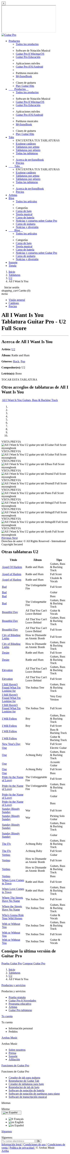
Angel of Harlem (11, 574)
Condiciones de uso (34, 1144)
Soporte (13, 262)
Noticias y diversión (27, 227)
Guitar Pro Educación (28, 56)
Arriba (5, 1150)
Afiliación (14, 1059)
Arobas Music (9, 1037)
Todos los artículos (26, 201)
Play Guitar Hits (25, 85)
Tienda (12, 265)
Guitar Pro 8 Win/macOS (30, 53)
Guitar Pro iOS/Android (29, 66)
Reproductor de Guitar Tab (24, 1080)
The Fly (6, 843)
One (4, 747)
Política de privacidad (22, 1147)
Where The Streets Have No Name (12, 899)
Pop (23, 361)
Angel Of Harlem (12, 567)
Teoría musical (24, 214)
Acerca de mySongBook (30, 159)
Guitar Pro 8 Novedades (22, 1000)
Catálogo (14, 303)
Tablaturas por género (28, 150)
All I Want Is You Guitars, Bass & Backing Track (30, 400)
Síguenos (6, 1131)
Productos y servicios (13, 985)
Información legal (11, 1144)
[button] (6, 537)
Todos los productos (27, 44)
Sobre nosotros (17, 1049)
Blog (11, 198)
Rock (16, 361)
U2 (13, 349)
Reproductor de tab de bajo (24, 1087)
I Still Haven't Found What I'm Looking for (11, 687)
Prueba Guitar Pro (11, 963)
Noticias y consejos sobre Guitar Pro (36, 220)
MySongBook (24, 76)
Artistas (13, 195)
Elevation (7, 670)
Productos (14, 40)
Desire (5, 652)
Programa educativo (20, 1003)
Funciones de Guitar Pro (15, 1065)
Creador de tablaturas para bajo (26, 1084)
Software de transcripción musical (28, 1096)
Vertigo (6, 854)
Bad (4, 586)
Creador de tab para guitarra (24, 1077)
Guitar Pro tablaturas (20, 1010)
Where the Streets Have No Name (12, 908)
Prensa (12, 1052)
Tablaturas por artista (27, 146)
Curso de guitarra (25, 223)
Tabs (11, 137)
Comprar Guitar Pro (34, 963)
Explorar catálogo (26, 143)
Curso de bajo (24, 211)
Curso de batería (25, 217)
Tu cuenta (7, 1016)
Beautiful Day (10, 612)
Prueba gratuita (17, 997)
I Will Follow (9, 718)
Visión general (17, 299)
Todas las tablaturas (27, 153)
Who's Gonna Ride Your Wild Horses (13, 917)
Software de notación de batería (26, 1090)
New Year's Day (11, 743)
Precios (20, 162)
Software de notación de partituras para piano (34, 1093)
